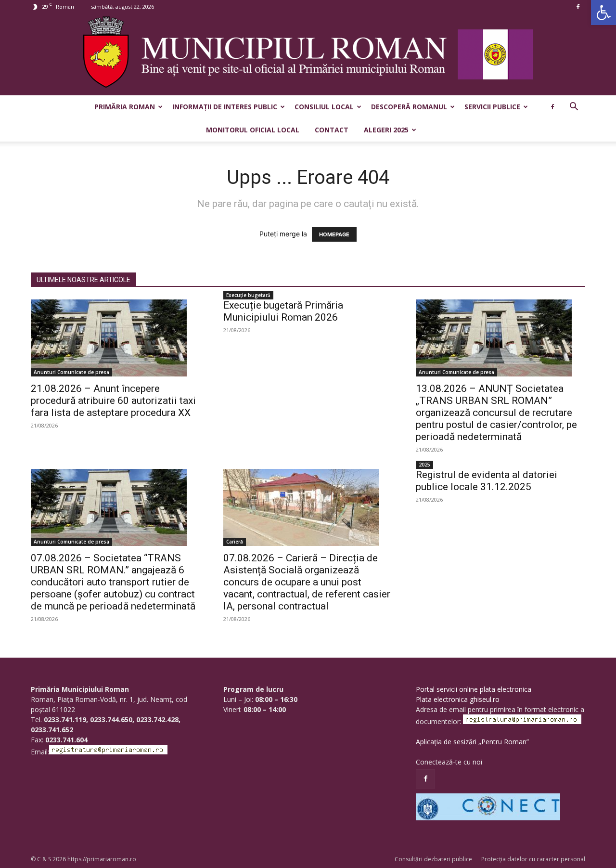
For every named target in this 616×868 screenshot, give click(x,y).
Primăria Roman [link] (124, 106)
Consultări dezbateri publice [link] (433, 859)
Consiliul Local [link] (324, 106)
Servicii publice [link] (492, 106)
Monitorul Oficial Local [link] (252, 129)
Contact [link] (331, 129)
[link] (603, 12)
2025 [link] (424, 464)
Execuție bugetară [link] (248, 295)
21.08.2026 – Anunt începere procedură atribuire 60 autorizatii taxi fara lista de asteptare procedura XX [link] (113, 400)
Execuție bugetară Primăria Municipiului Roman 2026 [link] (283, 311)
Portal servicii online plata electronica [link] (473, 689)
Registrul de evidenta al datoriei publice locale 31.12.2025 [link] (486, 480)
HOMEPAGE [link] (334, 234)
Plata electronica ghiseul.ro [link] (458, 699)
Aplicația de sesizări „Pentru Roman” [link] (472, 741)
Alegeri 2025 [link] (386, 129)
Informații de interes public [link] (224, 106)
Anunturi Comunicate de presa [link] (71, 372)
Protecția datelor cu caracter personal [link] (533, 859)
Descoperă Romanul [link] (409, 106)
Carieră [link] (234, 541)
